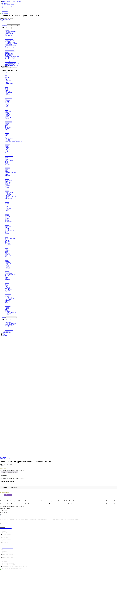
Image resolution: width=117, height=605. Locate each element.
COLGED (7, 118)
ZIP (5, 315)
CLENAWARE (8, 117)
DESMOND (7, 128)
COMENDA (7, 119)
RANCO (6, 257)
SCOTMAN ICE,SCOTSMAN (11, 274)
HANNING (7, 176)
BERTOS (7, 96)
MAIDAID (7, 214)
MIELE (6, 231)
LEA (6, 204)
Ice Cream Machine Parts (10, 42)
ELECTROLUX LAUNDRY (11, 140)
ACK (6, 72)
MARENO (7, 218)
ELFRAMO (7, 144)
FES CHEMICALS (9, 156)
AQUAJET (7, 82)
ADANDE (7, 73)
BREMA (6, 105)
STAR (6, 286)
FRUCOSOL (7, 164)
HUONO (7, 184)
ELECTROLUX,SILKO (10, 142)
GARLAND (7, 167)
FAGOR (6, 150)
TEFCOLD (7, 296)
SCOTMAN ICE (8, 273)
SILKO (6, 282)
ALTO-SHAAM (8, 76)
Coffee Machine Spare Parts (10, 35)
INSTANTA (7, 193)
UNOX (6, 302)
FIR (5, 158)
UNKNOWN (7, 301)
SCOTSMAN (7, 275)
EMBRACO (7, 147)
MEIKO (6, 223)
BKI (6, 99)
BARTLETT (7, 94)
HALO (6, 174)
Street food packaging (9, 53)
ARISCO (7, 84)
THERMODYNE (8, 297)
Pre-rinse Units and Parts (9, 50)
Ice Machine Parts (8, 44)
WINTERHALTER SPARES (10, 312)
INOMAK (7, 191)
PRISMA (7, 256)
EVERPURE (7, 149)
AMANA (7, 77)
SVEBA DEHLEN (8, 289)
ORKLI (6, 242)
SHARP (6, 278)
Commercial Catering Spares (10, 323)
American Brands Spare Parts (10, 31)
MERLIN (7, 225)
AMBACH (7, 78)
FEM (6, 152)
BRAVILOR (7, 104)
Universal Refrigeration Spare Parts (11, 59)
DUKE (6, 135)
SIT (5, 284)
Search (1, 18)
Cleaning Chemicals (9, 34)
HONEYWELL (8, 182)
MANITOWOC (8, 216)
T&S (6, 291)
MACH (6, 211)
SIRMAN (7, 283)
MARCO (7, 217)
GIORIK (6, 171)
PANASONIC (8, 244)
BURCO (6, 110)
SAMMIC (7, 271)
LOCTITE (7, 209)
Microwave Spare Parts (9, 46)
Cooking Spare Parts (9, 39)
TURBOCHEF (8, 299)
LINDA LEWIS (8, 208)
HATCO (6, 177)
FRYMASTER (8, 165)
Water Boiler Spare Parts (9, 64)
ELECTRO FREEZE (9, 138)
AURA (6, 90)
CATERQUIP (7, 112)
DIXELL (6, 130)
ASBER (6, 87)
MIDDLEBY (7, 229)
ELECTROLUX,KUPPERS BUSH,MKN (13, 141)
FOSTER (7, 162)
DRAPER (7, 133)
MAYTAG (7, 220)
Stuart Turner (7, 288)
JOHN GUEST (8, 195)
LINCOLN (7, 207)
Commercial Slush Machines (10, 38)
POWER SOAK (8, 252)
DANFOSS (7, 125)
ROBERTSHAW (8, 262)
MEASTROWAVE (8, 221)
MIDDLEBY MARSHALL (10, 230)
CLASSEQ (7, 116)
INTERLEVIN (8, 194)
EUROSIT (7, 148)
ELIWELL (7, 145)
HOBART (7, 181)
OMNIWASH (7, 241)
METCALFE (7, 228)
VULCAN (7, 308)
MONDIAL (7, 236)
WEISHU (7, 310)
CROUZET (7, 123)
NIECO (6, 239)
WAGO (6, 309)
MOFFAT (7, 233)
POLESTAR (7, 250)
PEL (6, 246)
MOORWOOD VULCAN (10, 238)
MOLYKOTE (7, 234)
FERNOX (7, 154)
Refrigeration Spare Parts (10, 51)
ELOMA (6, 146)
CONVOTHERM (8, 121)
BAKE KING (7, 91)
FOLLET (7, 161)
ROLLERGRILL (8, 265)
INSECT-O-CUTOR (9, 192)
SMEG (6, 285)
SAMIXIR (7, 269)
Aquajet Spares (8, 322)
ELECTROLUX (8, 139)
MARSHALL (7, 219)
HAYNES (7, 179)
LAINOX (7, 202)
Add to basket (8, 494)
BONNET (7, 103)
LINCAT (6, 206)
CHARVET (7, 113)
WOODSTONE (8, 313)
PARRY (6, 245)
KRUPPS (7, 200)
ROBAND (7, 261)
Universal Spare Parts (9, 61)
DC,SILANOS (8, 127)
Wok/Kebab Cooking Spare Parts (11, 65)
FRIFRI (6, 163)
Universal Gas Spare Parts (10, 58)
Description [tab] (4, 472)
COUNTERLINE (8, 122)
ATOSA (6, 89)
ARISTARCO (7, 86)
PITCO (6, 248)
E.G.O (6, 136)
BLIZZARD (7, 100)
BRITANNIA (7, 107)
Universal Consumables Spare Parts (12, 56)
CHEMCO (7, 115)
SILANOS (7, 280)
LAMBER (7, 203)
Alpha (6, 75)
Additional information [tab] (12, 472)
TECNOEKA (7, 295)
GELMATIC (7, 168)
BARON (6, 93)
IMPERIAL (7, 187)
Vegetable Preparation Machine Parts (12, 63)
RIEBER (6, 260)
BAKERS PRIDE (8, 92)
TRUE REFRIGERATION (10, 298)
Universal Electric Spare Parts (10, 57)
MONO (6, 237)
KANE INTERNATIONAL (10, 196)
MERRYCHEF (8, 226)
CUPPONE (7, 124)
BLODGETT (7, 101)
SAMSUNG (7, 272)
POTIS (6, 251)
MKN (6, 232)
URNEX (6, 303)
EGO (6, 137)
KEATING (7, 197)
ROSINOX (7, 266)
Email (1, 525)
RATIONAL (7, 259)
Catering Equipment (9, 33)
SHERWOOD (7, 279)
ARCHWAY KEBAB (9, 83)
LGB (6, 205)
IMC (6, 186)
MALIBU (7, 215)
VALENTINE (7, 305)
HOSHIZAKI (7, 183)
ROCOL (6, 264)
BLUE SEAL (7, 102)
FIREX (6, 159)
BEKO (6, 95)
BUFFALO (7, 109)
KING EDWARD (8, 198)
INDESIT (7, 188)
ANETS (6, 79)
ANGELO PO (8, 80)
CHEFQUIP (7, 114)
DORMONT (7, 131)
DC (5, 126)
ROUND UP (7, 267)
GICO (6, 170)
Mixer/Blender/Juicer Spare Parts (11, 47)
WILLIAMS (7, 311)
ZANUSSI (7, 314)
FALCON (7, 151)
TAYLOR (7, 292)
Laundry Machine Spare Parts (10, 45)
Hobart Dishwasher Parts (10, 324)
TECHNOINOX (8, 294)
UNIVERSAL (8, 300)
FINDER (6, 157)
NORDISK (7, 240)
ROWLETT (7, 268)
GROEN (6, 173)
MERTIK (7, 227)
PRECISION (7, 254)
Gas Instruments (8, 41)
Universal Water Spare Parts (10, 62)
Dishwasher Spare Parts (9, 40)
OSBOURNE (7, 243)
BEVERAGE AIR (8, 98)
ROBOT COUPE (8, 263)
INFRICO (7, 190)
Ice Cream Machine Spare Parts (11, 43)
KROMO (7, 199)
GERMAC (7, 169)
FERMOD (7, 153)
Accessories (7, 30)
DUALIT (7, 134)
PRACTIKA (7, 253)
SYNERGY (7, 290)
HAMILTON (7, 175)
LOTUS (6, 210)
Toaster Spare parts (8, 55)
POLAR (6, 249)
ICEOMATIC (7, 185)
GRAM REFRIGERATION (10, 172)
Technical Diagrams (9, 54)
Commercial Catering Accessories (11, 36)
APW (6, 81)
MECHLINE (7, 222)
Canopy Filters (8, 32)
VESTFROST (7, 306)
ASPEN (6, 88)
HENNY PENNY (8, 180)
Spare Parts (7, 52)
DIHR (6, 129)
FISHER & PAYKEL (9, 160)
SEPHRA (7, 277)
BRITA (6, 106)
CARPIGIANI (8, 111)
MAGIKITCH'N (8, 213)
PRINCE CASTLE (8, 255)
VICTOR (7, 307)
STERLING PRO (8, 287)
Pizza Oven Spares (8, 48)
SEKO (6, 276)
